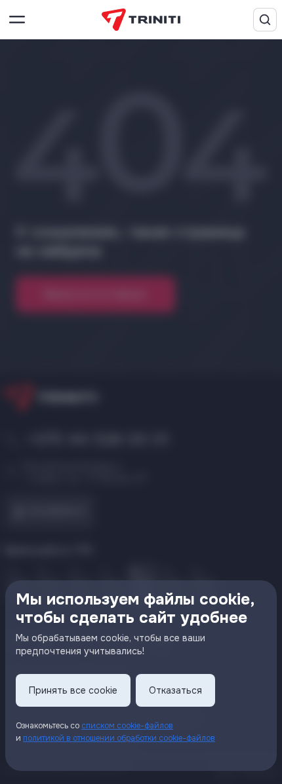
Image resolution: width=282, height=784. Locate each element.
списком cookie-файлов (127, 725)
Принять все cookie (73, 690)
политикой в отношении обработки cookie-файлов (119, 738)
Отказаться (175, 690)
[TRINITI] (141, 20)
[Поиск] (265, 19)
